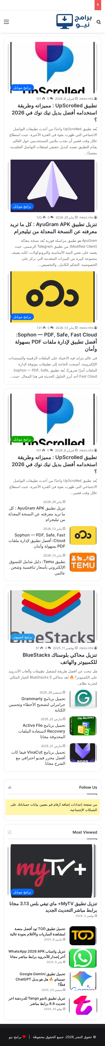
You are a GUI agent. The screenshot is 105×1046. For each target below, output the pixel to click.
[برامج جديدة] (74, 21)
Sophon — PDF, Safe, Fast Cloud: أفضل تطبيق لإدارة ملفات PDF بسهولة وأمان (56, 342)
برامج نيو (15, 1037)
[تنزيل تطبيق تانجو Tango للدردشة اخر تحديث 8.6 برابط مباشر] (83, 1005)
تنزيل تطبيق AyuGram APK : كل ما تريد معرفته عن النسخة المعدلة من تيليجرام (36, 513)
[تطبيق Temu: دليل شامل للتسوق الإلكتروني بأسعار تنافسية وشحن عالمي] (83, 562)
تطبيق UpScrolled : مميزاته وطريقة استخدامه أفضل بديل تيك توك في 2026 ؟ (54, 113)
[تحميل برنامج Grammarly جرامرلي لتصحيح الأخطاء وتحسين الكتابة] (83, 699)
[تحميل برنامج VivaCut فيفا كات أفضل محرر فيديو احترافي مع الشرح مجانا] (83, 752)
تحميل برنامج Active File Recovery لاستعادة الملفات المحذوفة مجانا (41, 731)
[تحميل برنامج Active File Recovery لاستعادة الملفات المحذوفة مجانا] (83, 725)
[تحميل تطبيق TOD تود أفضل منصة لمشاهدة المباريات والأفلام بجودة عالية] (83, 935)
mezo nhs (86, 98)
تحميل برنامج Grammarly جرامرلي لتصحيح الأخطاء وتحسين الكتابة (37, 704)
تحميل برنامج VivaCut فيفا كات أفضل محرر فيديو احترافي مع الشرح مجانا (38, 758)
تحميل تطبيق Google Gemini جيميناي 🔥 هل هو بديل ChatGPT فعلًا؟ (40, 979)
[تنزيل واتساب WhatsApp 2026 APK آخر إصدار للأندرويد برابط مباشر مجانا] (83, 958)
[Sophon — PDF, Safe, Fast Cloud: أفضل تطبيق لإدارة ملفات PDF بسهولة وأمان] (83, 535)
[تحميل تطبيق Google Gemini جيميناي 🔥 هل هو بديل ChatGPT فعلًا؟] (83, 980)
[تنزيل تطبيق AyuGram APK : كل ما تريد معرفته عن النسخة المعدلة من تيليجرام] (83, 508)
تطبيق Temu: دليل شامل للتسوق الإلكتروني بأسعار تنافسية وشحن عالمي (37, 567)
